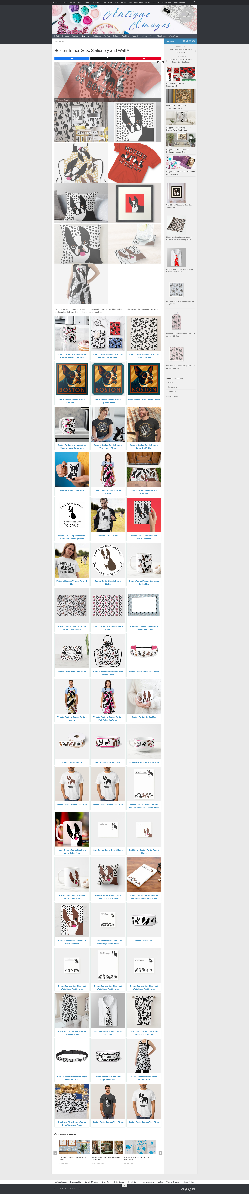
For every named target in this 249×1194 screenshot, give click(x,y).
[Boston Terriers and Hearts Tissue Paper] (108, 605)
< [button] (162, 62)
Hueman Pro (78, 1189)
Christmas (65, 36)
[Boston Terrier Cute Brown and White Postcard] (72, 920)
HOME (56, 36)
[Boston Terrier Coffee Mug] (72, 469)
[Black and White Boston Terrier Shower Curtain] (72, 1010)
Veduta (160, 1182)
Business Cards (75, 2)
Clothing (95, 2)
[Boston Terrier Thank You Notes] (72, 651)
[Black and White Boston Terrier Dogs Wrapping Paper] (72, 1101)
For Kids (107, 36)
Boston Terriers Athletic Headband (144, 672)
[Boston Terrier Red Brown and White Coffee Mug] (72, 874)
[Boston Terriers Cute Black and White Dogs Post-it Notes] (108, 920)
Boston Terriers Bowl (144, 941)
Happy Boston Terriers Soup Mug (144, 762)
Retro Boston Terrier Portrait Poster (144, 400)
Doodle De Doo (133, 1182)
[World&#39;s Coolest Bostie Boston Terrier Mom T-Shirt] (108, 424)
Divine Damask (119, 1182)
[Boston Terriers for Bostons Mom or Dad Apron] (108, 651)
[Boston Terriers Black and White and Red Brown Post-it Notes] (144, 874)
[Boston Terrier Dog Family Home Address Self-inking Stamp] (72, 515)
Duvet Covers (107, 2)
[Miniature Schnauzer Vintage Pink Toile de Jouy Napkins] (176, 363)
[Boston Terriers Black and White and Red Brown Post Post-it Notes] (144, 784)
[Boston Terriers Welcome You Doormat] (144, 469)
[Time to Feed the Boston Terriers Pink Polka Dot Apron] (108, 696)
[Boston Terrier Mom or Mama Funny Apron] (144, 1056)
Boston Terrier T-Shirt (107, 536)
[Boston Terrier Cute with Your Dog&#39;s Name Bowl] (108, 1056)
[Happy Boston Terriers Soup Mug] (144, 741)
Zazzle (170, 382)
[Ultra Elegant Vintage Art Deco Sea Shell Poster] (176, 202)
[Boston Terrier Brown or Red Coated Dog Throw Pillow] (108, 874)
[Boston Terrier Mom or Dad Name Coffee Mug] (144, 560)
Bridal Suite (106, 1182)
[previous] (55, 1153)
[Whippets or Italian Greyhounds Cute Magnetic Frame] (144, 605)
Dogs (62, 41)
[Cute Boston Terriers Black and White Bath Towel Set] (144, 1010)
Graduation (135, 36)
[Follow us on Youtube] (193, 41)
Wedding (125, 36)
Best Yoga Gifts (76, 1182)
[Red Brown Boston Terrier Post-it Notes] (144, 829)
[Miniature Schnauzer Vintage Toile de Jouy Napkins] (176, 299)
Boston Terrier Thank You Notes (72, 672)
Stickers (156, 2)
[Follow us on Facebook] (184, 41)
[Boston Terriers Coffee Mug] (144, 696)
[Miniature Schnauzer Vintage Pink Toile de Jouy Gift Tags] (176, 331)
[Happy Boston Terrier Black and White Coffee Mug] (72, 829)
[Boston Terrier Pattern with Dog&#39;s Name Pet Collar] (72, 1056)
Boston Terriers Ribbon (72, 762)
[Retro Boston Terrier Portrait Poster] (144, 379)
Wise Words (173, 36)
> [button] (158, 62)
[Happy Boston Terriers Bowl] (108, 741)
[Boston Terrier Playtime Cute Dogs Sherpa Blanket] (144, 333)
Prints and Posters (136, 2)
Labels (147, 2)
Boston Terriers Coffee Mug (144, 717)
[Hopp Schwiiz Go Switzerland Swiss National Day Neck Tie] (176, 266)
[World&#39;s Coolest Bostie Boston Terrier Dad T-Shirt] (144, 424)
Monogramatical (148, 1182)
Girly (152, 36)
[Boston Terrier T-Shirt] (108, 515)
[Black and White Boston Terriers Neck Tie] (108, 1010)
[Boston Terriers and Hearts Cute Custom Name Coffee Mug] (72, 333)
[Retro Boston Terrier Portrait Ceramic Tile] (72, 379)
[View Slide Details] (107, 82)
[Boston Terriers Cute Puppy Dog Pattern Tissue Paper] (72, 605)
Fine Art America (173, 396)
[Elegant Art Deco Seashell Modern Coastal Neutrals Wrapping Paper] (176, 234)
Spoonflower (172, 387)
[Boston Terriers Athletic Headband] (144, 651)
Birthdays (116, 36)
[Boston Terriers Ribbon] (72, 741)
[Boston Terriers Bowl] (144, 920)
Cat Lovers (97, 36)
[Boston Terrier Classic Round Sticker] (108, 560)
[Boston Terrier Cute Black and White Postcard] (144, 515)
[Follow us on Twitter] (187, 41)
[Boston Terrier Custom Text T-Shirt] (72, 784)
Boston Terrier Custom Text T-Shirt (72, 805)
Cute (56, 41)
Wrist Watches (179, 2)
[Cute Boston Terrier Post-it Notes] (108, 829)
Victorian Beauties (173, 1182)
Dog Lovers (86, 36)
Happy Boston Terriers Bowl (108, 762)
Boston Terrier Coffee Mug (72, 490)
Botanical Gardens (91, 1182)
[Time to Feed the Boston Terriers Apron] (108, 469)
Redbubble (172, 392)
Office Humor (161, 36)
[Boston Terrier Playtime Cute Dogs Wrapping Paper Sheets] (108, 333)
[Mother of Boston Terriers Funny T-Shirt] (72, 560)
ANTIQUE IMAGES (60, 2)
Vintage (145, 36)
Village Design (188, 1182)
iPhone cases (166, 2)
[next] (160, 1153)
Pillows (123, 2)
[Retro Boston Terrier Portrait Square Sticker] (108, 379)
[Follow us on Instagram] (190, 41)
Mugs (117, 2)
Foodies (75, 36)
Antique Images (61, 1182)
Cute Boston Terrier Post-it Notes (108, 850)
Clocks (86, 2)
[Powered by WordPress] (63, 1189)
